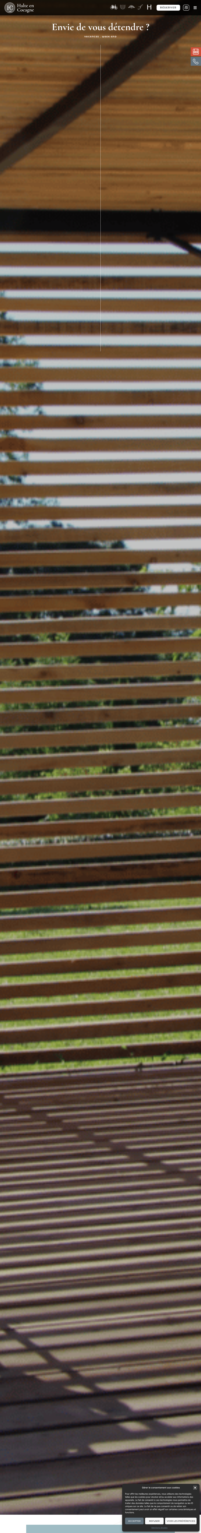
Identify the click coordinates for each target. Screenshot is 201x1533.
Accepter (134, 1521)
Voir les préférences (181, 1521)
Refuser (154, 1521)
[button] (195, 1487)
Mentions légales (159, 1527)
